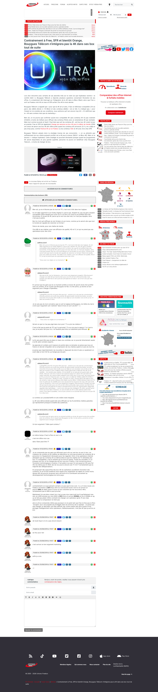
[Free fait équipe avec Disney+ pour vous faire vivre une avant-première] (100, 151)
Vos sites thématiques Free (110, 297)
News (93, 32)
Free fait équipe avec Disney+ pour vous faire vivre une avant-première (119, 151)
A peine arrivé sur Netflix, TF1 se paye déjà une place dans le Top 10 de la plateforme (118, 363)
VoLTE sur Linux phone (109, 266)
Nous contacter (95, 664)
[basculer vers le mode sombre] (109, 4)
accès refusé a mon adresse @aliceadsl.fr (115, 264)
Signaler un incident (124, 337)
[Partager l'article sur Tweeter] (80, 175)
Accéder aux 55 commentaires (60, 189)
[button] (26, 597)
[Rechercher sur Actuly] (130, 324)
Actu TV (103, 359)
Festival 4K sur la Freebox (49, 129)
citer (59, 206)
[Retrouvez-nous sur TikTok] (42, 656)
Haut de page (126, 674)
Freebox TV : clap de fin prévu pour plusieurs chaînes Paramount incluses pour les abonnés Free (118, 382)
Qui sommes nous (80, 664)
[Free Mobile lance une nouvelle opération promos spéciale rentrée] (100, 129)
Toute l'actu (45, 682)
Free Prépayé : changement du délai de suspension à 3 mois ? (114, 261)
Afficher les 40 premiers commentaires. (61, 200)
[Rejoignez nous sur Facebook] (79, 656)
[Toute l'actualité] (91, 21)
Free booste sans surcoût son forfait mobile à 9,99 (118, 215)
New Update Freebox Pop (110, 258)
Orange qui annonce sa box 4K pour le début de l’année (71, 124)
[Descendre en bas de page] (67, 206)
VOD (72, 129)
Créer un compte (102, 17)
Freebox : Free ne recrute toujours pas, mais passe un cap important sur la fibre (52, 34)
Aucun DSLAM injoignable (125, 330)
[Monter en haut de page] (70, 206)
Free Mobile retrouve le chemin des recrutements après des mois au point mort (52, 32)
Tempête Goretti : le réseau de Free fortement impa (118, 211)
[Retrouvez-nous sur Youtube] (55, 656)
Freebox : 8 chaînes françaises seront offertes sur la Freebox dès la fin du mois (118, 374)
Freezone (103, 12)
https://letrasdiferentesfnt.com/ (112, 249)
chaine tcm (105, 262)
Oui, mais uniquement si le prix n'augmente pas (116, 398)
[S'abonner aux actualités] (94, 175)
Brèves (93, 25)
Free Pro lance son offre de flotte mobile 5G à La (117, 217)
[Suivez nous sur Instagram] (90, 656)
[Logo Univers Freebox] (32, 4)
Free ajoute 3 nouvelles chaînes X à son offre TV (119, 377)
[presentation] (26, 597)
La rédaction (52, 175)
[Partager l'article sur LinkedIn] (90, 175)
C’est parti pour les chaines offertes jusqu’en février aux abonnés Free (117, 370)
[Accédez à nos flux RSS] (31, 656)
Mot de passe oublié (122, 17)
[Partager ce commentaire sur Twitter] (63, 206)
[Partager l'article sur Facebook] (85, 175)
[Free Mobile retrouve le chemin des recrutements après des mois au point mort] (100, 140)
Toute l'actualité (34, 21)
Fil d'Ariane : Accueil (32, 682)
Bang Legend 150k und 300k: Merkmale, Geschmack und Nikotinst (114, 256)
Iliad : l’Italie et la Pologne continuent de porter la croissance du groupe (50, 30)
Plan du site (107, 664)
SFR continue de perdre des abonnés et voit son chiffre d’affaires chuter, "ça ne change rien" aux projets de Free (119, 133)
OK (129, 14)
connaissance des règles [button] (53, 582)
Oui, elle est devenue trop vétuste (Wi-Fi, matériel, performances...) (113, 395)
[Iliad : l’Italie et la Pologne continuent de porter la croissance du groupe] (100, 136)
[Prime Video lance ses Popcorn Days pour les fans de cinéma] (100, 125)
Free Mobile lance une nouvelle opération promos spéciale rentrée (48, 27)
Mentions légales (65, 664)
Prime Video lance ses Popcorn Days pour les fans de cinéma (47, 25)
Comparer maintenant (115, 112)
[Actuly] (103, 322)
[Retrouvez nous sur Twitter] (67, 656)
